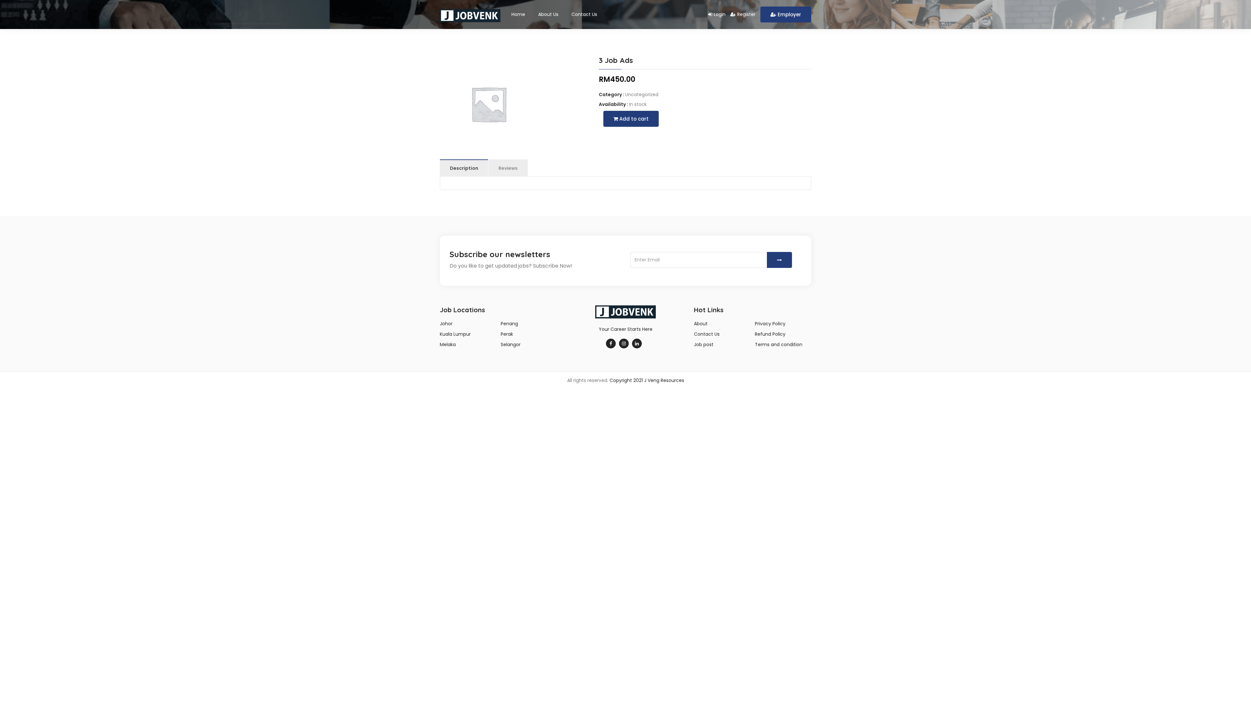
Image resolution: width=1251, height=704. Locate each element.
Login (720, 14)
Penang (509, 323)
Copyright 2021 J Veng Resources (647, 380)
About (701, 323)
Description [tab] (464, 168)
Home (518, 14)
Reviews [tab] (508, 168)
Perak (507, 334)
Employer (789, 14)
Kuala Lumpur (455, 334)
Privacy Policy (770, 323)
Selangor (511, 344)
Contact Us (584, 14)
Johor (446, 323)
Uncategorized (641, 94)
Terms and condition (778, 344)
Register (746, 14)
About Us (548, 14)
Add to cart (633, 118)
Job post (703, 344)
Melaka (448, 344)
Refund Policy (770, 334)
